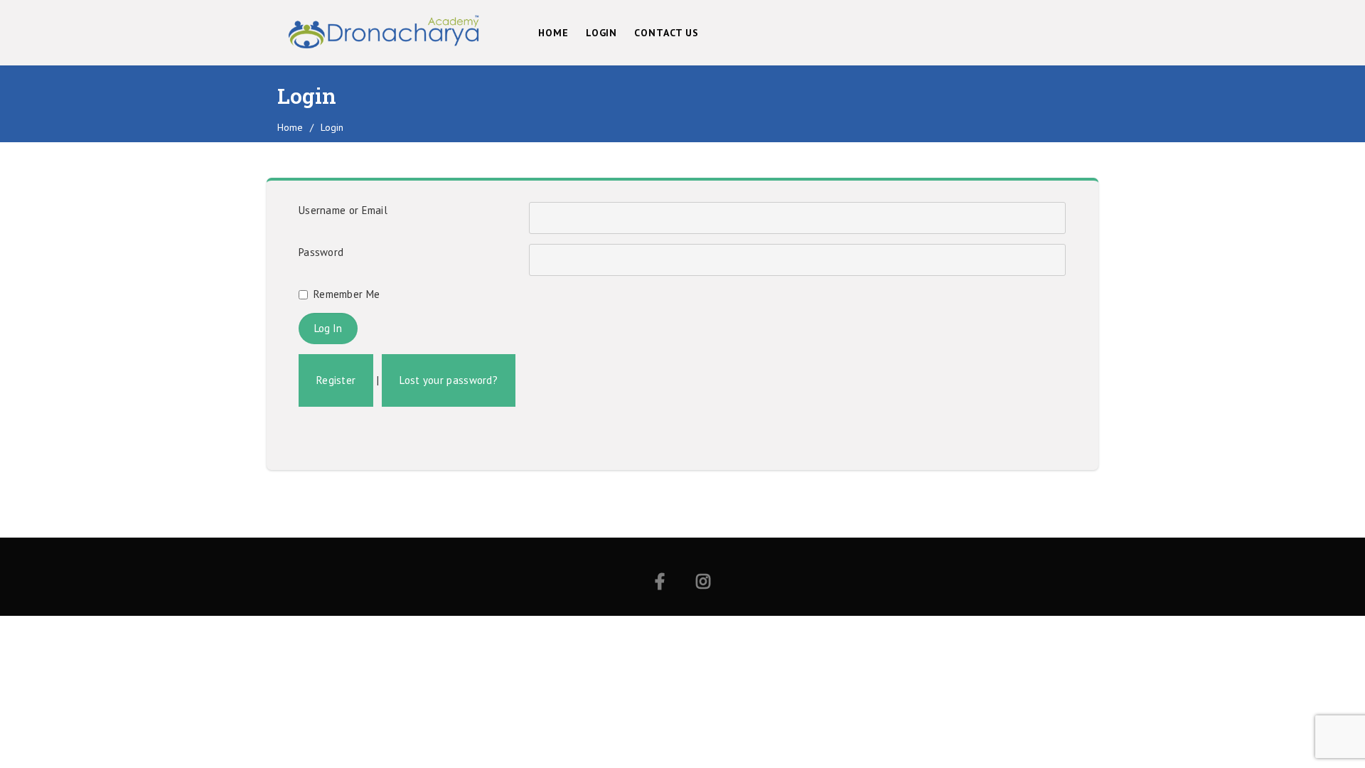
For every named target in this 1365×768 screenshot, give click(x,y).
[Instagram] (703, 583)
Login (602, 32)
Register (335, 380)
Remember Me (347, 294)
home (290, 127)
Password (321, 252)
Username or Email (343, 210)
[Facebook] (660, 583)
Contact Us (666, 32)
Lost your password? (449, 380)
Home (553, 32)
